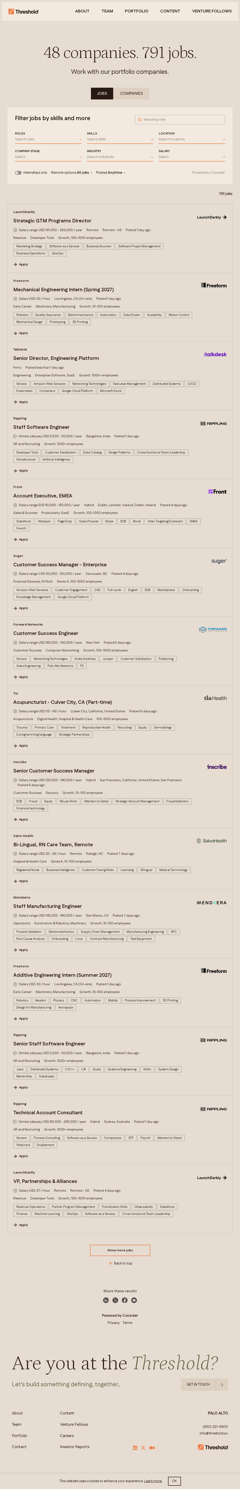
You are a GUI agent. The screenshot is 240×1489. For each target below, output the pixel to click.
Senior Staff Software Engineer (49, 1044)
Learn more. (153, 1481)
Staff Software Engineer (41, 427)
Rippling (19, 418)
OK (174, 1481)
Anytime (115, 172)
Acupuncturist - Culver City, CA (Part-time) (62, 702)
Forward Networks (28, 624)
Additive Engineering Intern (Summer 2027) (62, 975)
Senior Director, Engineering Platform (56, 358)
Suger (18, 556)
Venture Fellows (74, 1424)
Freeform (21, 281)
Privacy (114, 1322)
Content (170, 11)
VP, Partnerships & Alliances (45, 1181)
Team (107, 11)
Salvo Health (23, 836)
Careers (67, 1436)
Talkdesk (20, 349)
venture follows (212, 11)
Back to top (123, 1263)
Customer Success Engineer (45, 633)
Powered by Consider (208, 172)
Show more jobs (120, 1250)
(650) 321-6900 (215, 1427)
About (82, 11)
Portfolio (136, 11)
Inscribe (19, 762)
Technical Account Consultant (47, 1112)
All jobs (83, 172)
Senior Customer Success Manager (53, 771)
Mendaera (21, 897)
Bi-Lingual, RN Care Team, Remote (53, 844)
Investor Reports (75, 1447)
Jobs (102, 93)
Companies (131, 93)
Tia (15, 693)
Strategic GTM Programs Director (52, 221)
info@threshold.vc (214, 1433)
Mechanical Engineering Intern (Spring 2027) (63, 289)
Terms (127, 1322)
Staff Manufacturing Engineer (47, 906)
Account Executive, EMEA (42, 496)
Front (17, 487)
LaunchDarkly (24, 212)
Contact (19, 1447)
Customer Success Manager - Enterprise (60, 564)
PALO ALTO (218, 1413)
